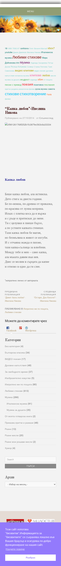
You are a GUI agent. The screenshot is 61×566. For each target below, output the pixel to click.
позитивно (39, 84)
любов (46, 75)
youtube (8, 52)
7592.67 (16, 48)
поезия (27, 83)
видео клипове (24, 70)
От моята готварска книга (18, 416)
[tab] (11, 329)
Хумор (8, 448)
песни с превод (13, 84)
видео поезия (39, 71)
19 (6, 48)
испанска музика (22, 75)
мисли (53, 75)
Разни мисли (12, 435)
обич (40, 79)
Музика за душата (16, 409)
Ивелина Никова (34, 52)
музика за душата (12, 79)
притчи (8, 89)
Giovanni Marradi (40, 48)
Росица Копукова (18, 66)
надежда (33, 79)
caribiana (24, 48)
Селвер (30, 66)
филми (8, 99)
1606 (10, 48)
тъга (49, 94)
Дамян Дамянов (19, 52)
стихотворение (33, 93)
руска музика (41, 88)
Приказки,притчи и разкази (19, 422)
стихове (12, 93)
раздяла (14, 89)
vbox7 (51, 48)
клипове (35, 75)
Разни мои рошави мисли (18, 441)
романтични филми (27, 89)
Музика (25, 62)
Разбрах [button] (30, 557)
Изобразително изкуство (18, 378)
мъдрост (24, 79)
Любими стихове (26, 57)
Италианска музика (17, 403)
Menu (30, 11)
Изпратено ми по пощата (35, 308)
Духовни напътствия (16, 365)
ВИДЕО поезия (13, 359)
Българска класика (15, 352)
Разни (8, 429)
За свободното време (16, 371)
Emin (31, 48)
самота (51, 88)
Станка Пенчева (40, 66)
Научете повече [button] (15, 549)
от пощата (48, 79)
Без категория (12, 346)
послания (49, 84)
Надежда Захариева (38, 63)
